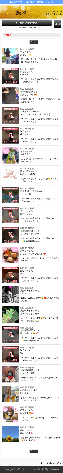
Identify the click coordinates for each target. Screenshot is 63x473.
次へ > (34, 42)
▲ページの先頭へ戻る (50, 463)
